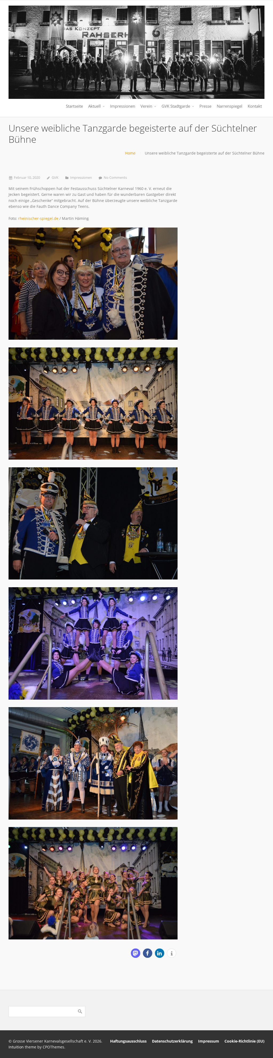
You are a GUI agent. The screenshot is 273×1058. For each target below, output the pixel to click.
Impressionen (81, 177)
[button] (135, 953)
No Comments (115, 177)
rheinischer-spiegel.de (38, 218)
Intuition (16, 1046)
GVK (55, 177)
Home (130, 153)
